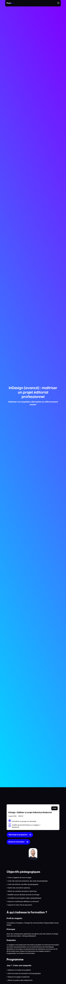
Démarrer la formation (16, 842)
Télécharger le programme (17, 835)
